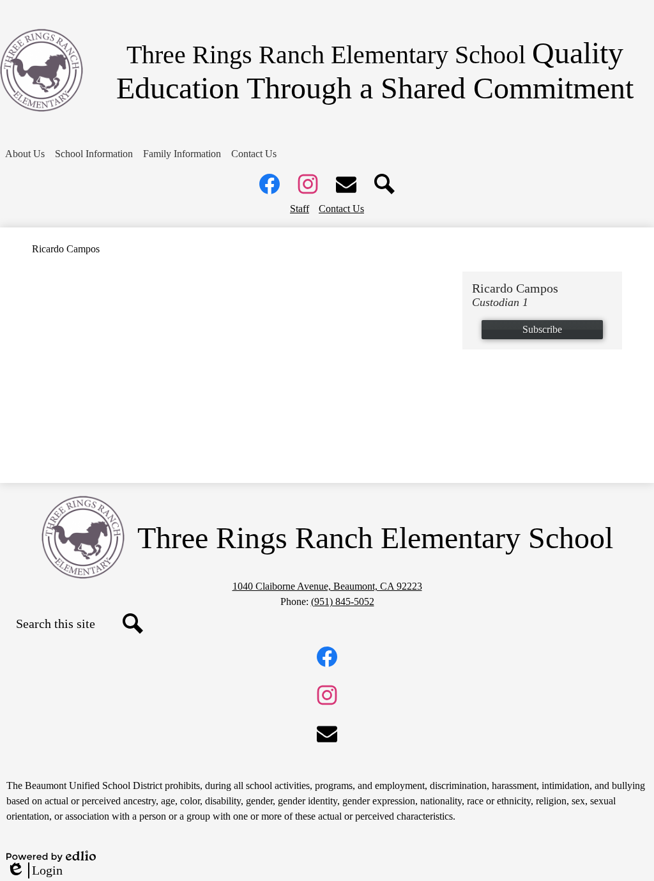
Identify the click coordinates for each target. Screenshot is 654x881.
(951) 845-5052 (342, 601)
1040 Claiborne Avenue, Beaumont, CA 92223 (327, 586)
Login (34, 870)
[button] (25, 154)
